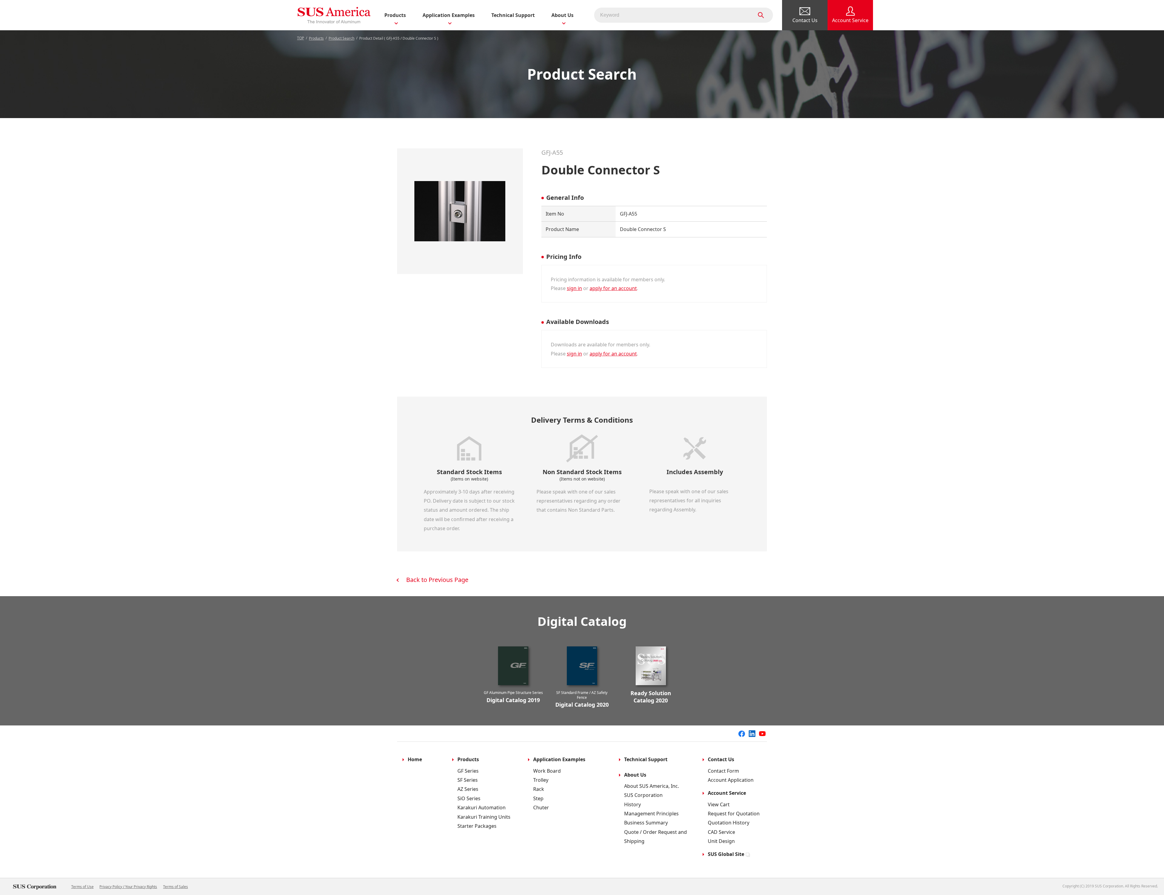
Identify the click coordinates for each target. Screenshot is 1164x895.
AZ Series (467, 789)
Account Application (731, 780)
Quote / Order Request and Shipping (655, 836)
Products (316, 38)
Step (538, 798)
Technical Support (513, 15)
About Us (635, 774)
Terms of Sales (175, 886)
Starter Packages (477, 826)
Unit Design (721, 841)
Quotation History (728, 822)
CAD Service (721, 832)
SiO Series (468, 798)
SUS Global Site (726, 854)
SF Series (467, 780)
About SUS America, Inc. (651, 786)
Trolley (540, 780)
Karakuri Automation (481, 807)
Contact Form (723, 771)
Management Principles (651, 813)
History (632, 804)
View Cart (719, 804)
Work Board (547, 771)
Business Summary (646, 822)
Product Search (341, 38)
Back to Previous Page (437, 580)
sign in (574, 288)
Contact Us (721, 759)
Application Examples (559, 759)
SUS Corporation (643, 795)
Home (415, 759)
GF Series (468, 771)
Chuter (541, 807)
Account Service (727, 793)
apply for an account (613, 288)
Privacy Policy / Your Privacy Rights (128, 886)
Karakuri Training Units (483, 817)
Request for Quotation (734, 813)
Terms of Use (82, 886)
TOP (300, 38)
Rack (538, 789)
